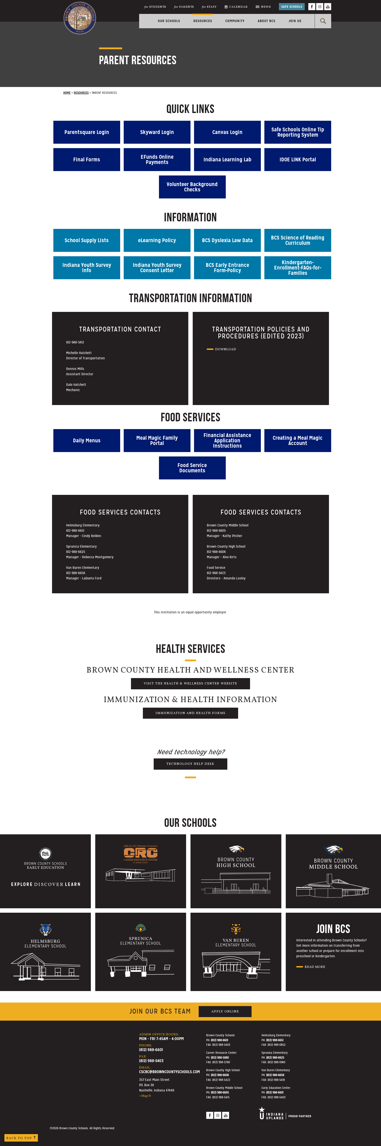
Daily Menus (87, 440)
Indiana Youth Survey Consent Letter (157, 267)
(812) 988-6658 (275, 1075)
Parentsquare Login (86, 132)
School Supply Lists (87, 240)
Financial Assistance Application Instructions (227, 441)
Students (155, 7)
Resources (202, 21)
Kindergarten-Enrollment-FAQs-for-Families (297, 268)
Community (235, 21)
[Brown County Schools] (79, 11)
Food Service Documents (192, 468)
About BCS (266, 21)
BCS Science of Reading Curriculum (297, 240)
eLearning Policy (157, 240)
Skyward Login (157, 132)
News (266, 7)
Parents (184, 7)
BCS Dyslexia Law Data (227, 240)
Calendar (238, 7)
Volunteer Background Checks (192, 187)
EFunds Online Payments (157, 159)
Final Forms (86, 159)
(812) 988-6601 (151, 1049)
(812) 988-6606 (220, 1075)
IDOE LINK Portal (298, 159)
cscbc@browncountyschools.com (169, 1071)
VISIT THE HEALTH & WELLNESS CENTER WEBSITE (190, 683)
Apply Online (225, 1011)
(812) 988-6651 (275, 1040)
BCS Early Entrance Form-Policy (227, 267)
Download (225, 349)
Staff (209, 7)
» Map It (145, 1096)
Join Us (295, 21)
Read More (315, 967)
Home (67, 93)
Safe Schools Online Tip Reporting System (297, 132)
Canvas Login (227, 132)
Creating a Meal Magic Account (298, 440)
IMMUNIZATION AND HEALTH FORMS (191, 713)
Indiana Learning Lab (227, 159)
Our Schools (169, 21)
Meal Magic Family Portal (157, 440)
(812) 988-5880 (220, 1057)
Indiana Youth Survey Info (86, 267)
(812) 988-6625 (275, 1057)
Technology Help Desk (190, 764)
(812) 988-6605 (220, 1092)
